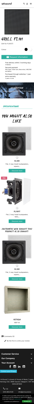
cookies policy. (18, 399)
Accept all (27, 401)
